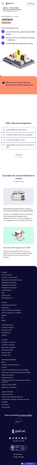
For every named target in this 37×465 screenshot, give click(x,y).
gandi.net (5, 7)
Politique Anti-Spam (7, 377)
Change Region (17, 454)
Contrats (4, 367)
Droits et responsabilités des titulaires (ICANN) (15, 370)
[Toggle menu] (3, 3)
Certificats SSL (6, 295)
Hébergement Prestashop (9, 287)
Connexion (30, 3)
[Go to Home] (10, 3)
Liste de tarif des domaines (9, 277)
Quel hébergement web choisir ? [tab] (16, 130)
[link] (10, 438)
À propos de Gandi (7, 394)
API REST (4, 335)
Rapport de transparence (9, 387)
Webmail (4, 315)
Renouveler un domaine (8, 347)
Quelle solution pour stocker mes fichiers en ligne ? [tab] (20, 146)
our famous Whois (25, 415)
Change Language (18, 457)
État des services (7, 330)
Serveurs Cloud (6, 352)
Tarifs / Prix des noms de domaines (12, 9)
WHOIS (4, 320)
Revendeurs (5, 307)
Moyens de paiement (8, 375)
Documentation (6, 332)
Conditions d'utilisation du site (10, 364)
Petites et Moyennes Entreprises (11, 310)
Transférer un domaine (8, 345)
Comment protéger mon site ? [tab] (15, 140)
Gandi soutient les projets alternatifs (12, 397)
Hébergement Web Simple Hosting (12, 280)
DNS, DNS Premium (7, 298)
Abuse (3, 362)
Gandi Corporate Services (9, 305)
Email (3, 293)
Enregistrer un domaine (8, 342)
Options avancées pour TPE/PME (11, 312)
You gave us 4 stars (18, 441)
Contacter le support (8, 327)
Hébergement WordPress (9, 282)
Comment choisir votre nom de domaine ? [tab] (19, 135)
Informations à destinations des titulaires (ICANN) (16, 372)
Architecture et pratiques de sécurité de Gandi (15, 399)
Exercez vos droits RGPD (9, 384)
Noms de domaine (14, 7)
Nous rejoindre (6, 407)
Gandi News (5, 404)
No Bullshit (5, 402)
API (3, 318)
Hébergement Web (7, 350)
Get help (18, 155)
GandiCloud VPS (6, 290)
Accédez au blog (18, 181)
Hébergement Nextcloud (9, 285)
